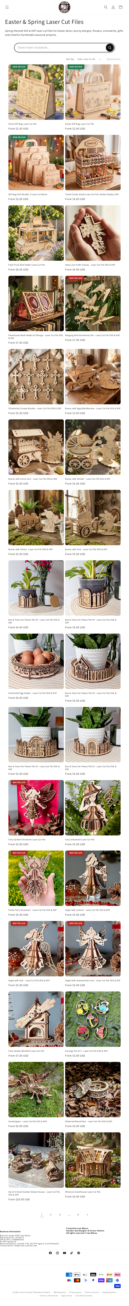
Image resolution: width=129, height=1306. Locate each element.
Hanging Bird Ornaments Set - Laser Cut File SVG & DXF (92, 335)
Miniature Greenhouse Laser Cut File (82, 1192)
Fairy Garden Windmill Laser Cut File (26, 1051)
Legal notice (66, 1295)
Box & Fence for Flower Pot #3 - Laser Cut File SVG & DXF (90, 694)
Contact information (49, 1295)
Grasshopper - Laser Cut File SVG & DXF (27, 1121)
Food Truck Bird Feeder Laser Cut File (26, 265)
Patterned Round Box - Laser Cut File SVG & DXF (88, 1121)
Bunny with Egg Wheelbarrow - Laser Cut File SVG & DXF (93, 408)
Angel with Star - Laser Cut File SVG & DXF (29, 980)
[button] (7, 7)
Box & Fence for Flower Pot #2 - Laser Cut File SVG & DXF (34, 768)
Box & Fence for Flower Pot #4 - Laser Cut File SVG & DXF (90, 621)
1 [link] (41, 1214)
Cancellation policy (84, 1295)
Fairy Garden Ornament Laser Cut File (27, 839)
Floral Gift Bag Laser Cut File (22, 124)
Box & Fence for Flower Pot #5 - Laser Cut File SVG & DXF (34, 621)
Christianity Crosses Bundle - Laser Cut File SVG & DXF (34, 408)
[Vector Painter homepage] (64, 7)
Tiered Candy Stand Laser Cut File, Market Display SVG (92, 194)
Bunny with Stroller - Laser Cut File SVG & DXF (88, 479)
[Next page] (87, 1214)
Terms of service (92, 1292)
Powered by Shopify (42, 1292)
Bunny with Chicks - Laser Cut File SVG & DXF (30, 549)
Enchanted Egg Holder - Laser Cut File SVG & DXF (32, 693)
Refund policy (60, 1292)
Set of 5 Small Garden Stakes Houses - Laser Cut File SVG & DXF (34, 1193)
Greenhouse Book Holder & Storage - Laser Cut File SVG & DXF (35, 337)
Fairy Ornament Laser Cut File (79, 839)
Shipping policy (109, 1292)
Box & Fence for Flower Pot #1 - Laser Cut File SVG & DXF (90, 768)
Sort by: (70, 59)
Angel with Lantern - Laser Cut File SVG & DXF (87, 910)
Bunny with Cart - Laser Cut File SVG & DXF (86, 549)
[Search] (110, 48)
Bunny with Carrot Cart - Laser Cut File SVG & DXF (32, 479)
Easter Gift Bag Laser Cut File (79, 124)
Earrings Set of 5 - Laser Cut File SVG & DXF (86, 1051)
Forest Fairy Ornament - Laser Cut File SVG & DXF (32, 910)
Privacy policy (75, 1292)
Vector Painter (26, 1292)
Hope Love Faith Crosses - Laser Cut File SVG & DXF (90, 265)
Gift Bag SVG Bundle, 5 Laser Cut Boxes (27, 194)
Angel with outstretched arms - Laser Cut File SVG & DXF (92, 980)
